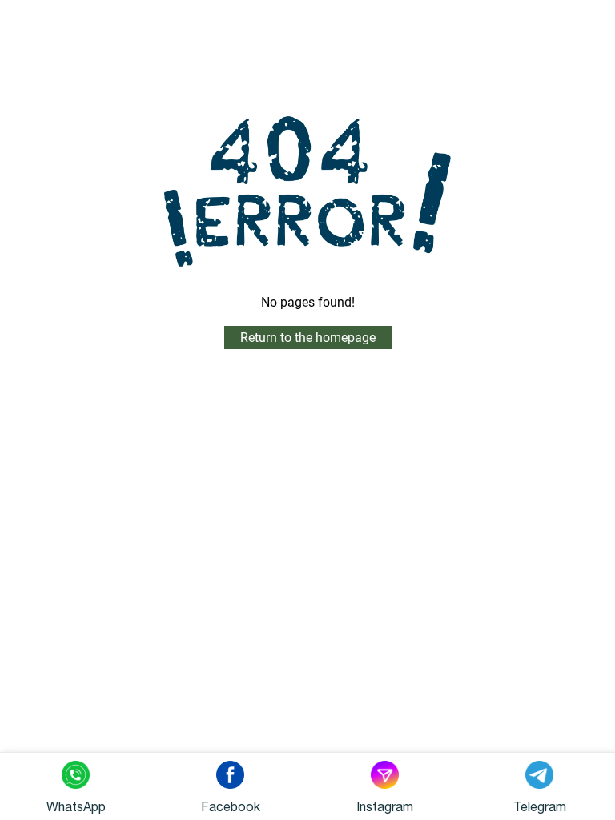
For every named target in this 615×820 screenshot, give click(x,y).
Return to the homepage (308, 337)
